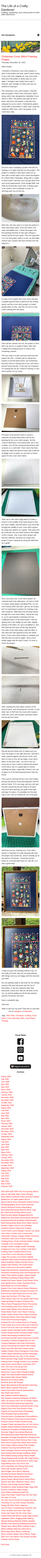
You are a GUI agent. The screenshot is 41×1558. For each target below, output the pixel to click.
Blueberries (5, 1218)
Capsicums (19, 1228)
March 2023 (5, 1184)
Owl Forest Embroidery (10, 1406)
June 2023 (5, 1176)
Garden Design (7, 1333)
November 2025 (7, 1100)
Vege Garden (33, 1516)
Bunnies (4, 1226)
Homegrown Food (26, 1351)
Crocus (28, 1252)
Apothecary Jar (7, 1199)
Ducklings (26, 1283)
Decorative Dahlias (24, 1267)
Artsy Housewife (19, 1202)
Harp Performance (28, 1343)
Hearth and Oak (7, 1348)
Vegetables (5, 1518)
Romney (24, 1440)
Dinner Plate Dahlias (9, 1275)
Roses (29, 1443)
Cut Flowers (21, 1257)
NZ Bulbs (33, 1398)
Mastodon (28, 1011)
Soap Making (6, 1464)
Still (9, 1484)
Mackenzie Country (8, 1372)
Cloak (16, 1241)
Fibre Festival (6, 1299)
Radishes (17, 1427)
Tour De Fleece (7, 1508)
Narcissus (23, 1388)
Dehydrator (33, 1270)
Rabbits (4, 1427)
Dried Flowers (27, 1280)
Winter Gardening (23, 1531)
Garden (4, 1330)
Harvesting (12, 1346)
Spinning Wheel (7, 1477)
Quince (36, 1424)
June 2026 (5, 1082)
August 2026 (6, 1077)
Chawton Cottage (17, 1236)
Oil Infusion (10, 1401)
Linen (25, 1367)
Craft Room (31, 1249)
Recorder (4, 1432)
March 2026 (5, 1090)
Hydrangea (33, 1354)
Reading (23, 1429)
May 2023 (5, 1179)
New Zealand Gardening (10, 1398)
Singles (4, 1461)
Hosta (36, 1351)
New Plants (5, 1393)
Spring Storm (30, 1479)
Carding (28, 1228)
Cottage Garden (7, 1246)
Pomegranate (20, 1416)
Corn (11, 1244)
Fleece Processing (29, 1304)
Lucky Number (21, 1369)
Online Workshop (8, 1403)
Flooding (9, 1307)
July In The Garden (27, 1356)
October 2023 (6, 1165)
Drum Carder (17, 1283)
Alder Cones (21, 1194)
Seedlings (27, 1453)
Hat (18, 1346)
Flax (32, 1301)
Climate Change (26, 1239)
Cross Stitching (13, 1018)
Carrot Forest (6, 1231)
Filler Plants (33, 1299)
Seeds (33, 1453)
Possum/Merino (31, 1416)
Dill (25, 1273)
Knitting (35, 1359)
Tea (27, 1495)
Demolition (5, 1273)
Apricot (27, 1199)
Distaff (33, 1275)
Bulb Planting (6, 1223)
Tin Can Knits (14, 1503)
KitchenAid (28, 1359)
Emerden (23, 1291)
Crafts (10, 1252)
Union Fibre (26, 1513)
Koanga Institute (20, 1362)
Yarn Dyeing (24, 1537)
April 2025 (5, 1118)
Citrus (16, 1239)
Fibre (28, 1296)
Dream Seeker (16, 1280)
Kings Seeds (18, 1359)
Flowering (5, 1317)
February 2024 (6, 1155)
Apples (21, 1199)
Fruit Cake (15, 1328)
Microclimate (6, 1377)
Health (33, 1346)
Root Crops (32, 1440)
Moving (21, 1385)
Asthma (36, 1202)
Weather (31, 1521)
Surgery (25, 1490)
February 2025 (6, 1124)
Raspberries (6, 1429)
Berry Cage (31, 1210)
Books (28, 1218)
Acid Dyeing (27, 1191)
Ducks (33, 1283)
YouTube (33, 1537)
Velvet (12, 1518)
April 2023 (5, 1181)
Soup (31, 1466)
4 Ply (20, 1191)
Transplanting (18, 1508)
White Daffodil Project (26, 1526)
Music (3, 1388)
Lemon (8, 1364)
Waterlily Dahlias (21, 1521)
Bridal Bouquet (31, 1220)
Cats (3, 1233)
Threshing (5, 1503)
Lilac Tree (5, 1367)
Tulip (24, 1511)
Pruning (29, 1422)
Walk (25, 1518)
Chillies (27, 1236)
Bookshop (5, 1220)
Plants (26, 1414)
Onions (35, 1401)
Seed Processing (20, 1450)
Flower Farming (28, 1312)
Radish (10, 1427)
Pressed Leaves (7, 1422)
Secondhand (21, 1448)
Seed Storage (17, 1453)
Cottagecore (6, 1249)
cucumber (28, 1254)
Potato (3, 1419)
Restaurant (32, 1435)
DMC (22, 1018)
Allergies (29, 1194)
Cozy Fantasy (21, 1249)
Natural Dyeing (22, 1390)
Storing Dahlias (24, 1484)
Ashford (29, 1202)
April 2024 (5, 1150)
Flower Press (18, 1314)
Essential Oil (33, 1291)
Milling (24, 1377)
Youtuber (4, 1539)
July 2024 (5, 1142)
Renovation (14, 1435)
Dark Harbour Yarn (15, 1265)
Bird (7, 1212)
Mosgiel (20, 1382)
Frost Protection (31, 1325)
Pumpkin (4, 1424)
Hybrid (9, 1354)
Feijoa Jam (5, 1296)
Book (13, 1218)
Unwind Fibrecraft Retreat (11, 1516)
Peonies (24, 1409)
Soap (35, 1461)
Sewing (14, 1456)
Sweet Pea (24, 1492)
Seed (28, 1448)
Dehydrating (24, 1270)
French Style (6, 1325)
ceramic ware (16, 1233)
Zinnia (10, 1539)
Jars (17, 1356)
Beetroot (23, 1210)
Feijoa (14, 1293)
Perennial (14, 1411)
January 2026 (6, 1095)
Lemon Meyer (16, 1364)
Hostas (4, 1354)
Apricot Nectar (6, 1202)
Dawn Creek (6, 1267)
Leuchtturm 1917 (29, 1364)
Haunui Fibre (25, 1346)
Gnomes (35, 1338)
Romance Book (14, 1440)
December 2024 (7, 1129)
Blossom (29, 1215)
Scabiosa (4, 1448)
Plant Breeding (7, 1414)
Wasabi (4, 1521)
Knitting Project (7, 1362)
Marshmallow (15, 1375)
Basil (12, 1210)
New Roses (15, 1393)
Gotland (14, 1341)
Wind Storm (26, 1529)
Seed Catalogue (7, 1450)
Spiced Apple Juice (8, 1471)
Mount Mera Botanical (9, 1385)
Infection (12, 1356)
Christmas (20, 1016)
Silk (26, 1458)
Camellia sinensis (8, 1228)
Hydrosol (4, 1356)
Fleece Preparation (14, 1304)
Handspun (12, 1343)
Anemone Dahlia (18, 1197)
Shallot (32, 1456)
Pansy (35, 1406)
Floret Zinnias (23, 1309)
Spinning (25, 1471)
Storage (15, 1484)
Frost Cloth (20, 1325)
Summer (4, 1490)
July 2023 (5, 1173)
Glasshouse (27, 1338)
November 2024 (7, 1131)
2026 (16, 1191)
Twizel (12, 1513)
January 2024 (6, 1158)
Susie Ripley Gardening (10, 1492)
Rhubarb (32, 1437)
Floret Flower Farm (25, 1307)
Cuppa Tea (5, 1257)
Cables (10, 1226)
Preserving (18, 1419)
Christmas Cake (7, 1239)
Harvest (4, 1346)
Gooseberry (5, 1341)
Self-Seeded (6, 1456)
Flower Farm (17, 1312)
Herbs (31, 1348)
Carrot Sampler (18, 1231)
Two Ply (19, 1513)
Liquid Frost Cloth (8, 1369)
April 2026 (5, 1087)
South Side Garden (8, 1469)
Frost (14, 1325)
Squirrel (4, 1482)
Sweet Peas (20, 1495)
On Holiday (27, 1401)
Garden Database (27, 1330)
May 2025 (5, 1116)
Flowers (12, 1317)
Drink (36, 1280)
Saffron (14, 1445)
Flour (31, 1309)
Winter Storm (19, 1534)
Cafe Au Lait (18, 1226)
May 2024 (5, 1147)
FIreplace (18, 1301)
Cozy (13, 1249)
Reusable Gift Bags (8, 1437)
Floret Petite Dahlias (9, 1309)
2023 (8, 1016)
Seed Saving (33, 1450)
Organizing (28, 1403)
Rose (3, 1443)
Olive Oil (19, 1401)
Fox (28, 1322)
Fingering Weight (7, 1301)
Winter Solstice (7, 1534)
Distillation (5, 1278)
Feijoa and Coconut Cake (27, 1293)
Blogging (22, 1215)
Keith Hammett (7, 1359)
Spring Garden (6, 1479)
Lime (11, 1367)
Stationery (20, 1482)
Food (3, 1320)
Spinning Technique (8, 1474)
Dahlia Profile (32, 1260)
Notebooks (24, 1398)
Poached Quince (7, 1416)
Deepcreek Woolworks (10, 1270)
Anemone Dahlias (32, 1197)
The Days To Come (8, 1497)
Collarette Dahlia (25, 1241)
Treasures (28, 1508)
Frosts (3, 1328)
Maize (19, 1372)
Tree (34, 1508)
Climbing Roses (7, 1241)
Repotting (23, 1435)
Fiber (24, 1296)
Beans (16, 1210)
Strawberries (6, 1487)
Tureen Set (5, 1513)
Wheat (14, 1526)
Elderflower (5, 1291)
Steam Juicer (30, 1482)
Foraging (22, 1320)
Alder (13, 1194)
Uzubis (24, 1516)
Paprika (4, 1409)
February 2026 (6, 1092)
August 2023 (6, 1171)
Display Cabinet (24, 1275)
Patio (10, 1409)
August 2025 (6, 1108)
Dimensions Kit (33, 1273)
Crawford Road (19, 1252)
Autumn (4, 1207)
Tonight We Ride (7, 1505)
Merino (30, 1375)
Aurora (18, 1205)
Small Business (22, 1461)
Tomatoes (30, 1503)
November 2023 (7, 1163)
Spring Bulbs (24, 1477)
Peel (18, 1409)
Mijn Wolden (16, 1377)
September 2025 (7, 1105)
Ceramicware (27, 1233)
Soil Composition (7, 1466)
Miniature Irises (7, 1380)
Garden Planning (19, 1333)
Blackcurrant (26, 1212)
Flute (18, 1317)
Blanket (15, 1215)
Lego (3, 1364)
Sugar (26, 1487)
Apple (16, 1199)
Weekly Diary (6, 1526)
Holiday (11, 1351)
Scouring (12, 1448)
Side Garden (19, 1458)
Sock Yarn (16, 1464)
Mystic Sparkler (12, 1388)
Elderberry (33, 1288)
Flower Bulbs (6, 1312)
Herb (16, 1348)
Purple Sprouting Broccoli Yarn (20, 1424)
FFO (19, 1296)
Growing (4, 1343)
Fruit (8, 1328)
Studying (20, 1487)
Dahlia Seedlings (7, 1262)
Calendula (28, 1226)
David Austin (28, 1265)
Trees (3, 1511)
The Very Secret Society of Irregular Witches (18, 1500)
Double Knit (5, 1280)
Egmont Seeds (23, 1288)
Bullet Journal (32, 1223)
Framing (5, 1021)
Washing (10, 1521)
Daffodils (4, 1260)
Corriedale (18, 1244)
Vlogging (19, 1518)
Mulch (27, 1385)
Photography (28, 1411)
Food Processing (12, 1320)
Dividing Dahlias (23, 1278)
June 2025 (5, 1113)
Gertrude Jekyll (16, 1338)
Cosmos (25, 1244)
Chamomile (5, 1236)
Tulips (28, 1511)
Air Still (8, 1194)
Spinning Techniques (25, 1474)
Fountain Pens (20, 1322)
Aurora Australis (27, 1205)
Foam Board (30, 1018)
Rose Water (21, 1443)
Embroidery (14, 1291)
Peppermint (5, 1411)
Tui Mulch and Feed (13, 1511)
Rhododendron (22, 1437)
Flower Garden (7, 1314)
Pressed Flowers (29, 1419)
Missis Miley (19, 1380)
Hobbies (4, 1351)
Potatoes (10, 1419)
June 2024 (5, 1144)
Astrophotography (8, 1205)
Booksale (35, 1218)
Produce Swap (20, 1422)
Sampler (31, 1445)
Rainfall (24, 1427)
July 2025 (5, 1110)
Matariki (24, 1375)
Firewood (26, 1301)
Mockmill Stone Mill (8, 1382)
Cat (32, 1231)
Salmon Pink (23, 1445)
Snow (31, 1461)
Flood (3, 1307)
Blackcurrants (6, 1215)
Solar (26, 1466)
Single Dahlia (33, 1458)
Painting (23, 1406)
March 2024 (5, 1152)
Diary (22, 1273)
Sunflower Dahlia (14, 1490)
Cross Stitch (6, 1254)
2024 (7, 1191)
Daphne (4, 1265)
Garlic (28, 1335)
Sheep (3, 1458)
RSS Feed (5, 1545)
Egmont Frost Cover (9, 1288)
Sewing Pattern (23, 1456)
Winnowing (5, 1531)
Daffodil (30, 1257)
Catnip (36, 1231)
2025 (11, 1191)
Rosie (34, 1443)
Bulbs (14, 1223)
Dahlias (18, 1262)
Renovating (5, 1435)
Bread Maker (20, 1220)
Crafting (28, 1016)
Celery (7, 1233)
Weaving (15, 1524)
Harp (18, 1343)
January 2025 (6, 1126)
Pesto (20, 1411)
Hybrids (25, 1354)
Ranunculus (32, 1427)
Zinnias (16, 1539)
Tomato (23, 1503)
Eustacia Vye (6, 1293)
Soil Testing (19, 1466)
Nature (31, 1390)
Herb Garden (23, 1348)
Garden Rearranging (9, 1335)
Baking (28, 1207)
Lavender (34, 1362)
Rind (37, 1437)
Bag (23, 1207)
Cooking (36, 1241)
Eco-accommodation (19, 1286)
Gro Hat (31, 1341)
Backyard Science (15, 1207)
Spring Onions (18, 1479)
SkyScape (11, 1461)
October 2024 (6, 1134)
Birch (3, 1212)
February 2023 (6, 1186)
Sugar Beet (33, 1487)
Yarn (7, 1537)
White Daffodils (7, 1529)
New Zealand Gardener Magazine (14, 1395)
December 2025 (7, 1097)
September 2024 (7, 1137)
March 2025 (5, 1121)
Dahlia (11, 1260)
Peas (14, 1409)
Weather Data (6, 1524)
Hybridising (17, 1354)
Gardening (21, 1335)
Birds (11, 1212)
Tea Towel (33, 1495)
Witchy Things (30, 1534)
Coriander (5, 1244)
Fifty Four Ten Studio (20, 1299)
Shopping (10, 1458)
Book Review (20, 1218)
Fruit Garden (24, 1328)
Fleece (3, 1304)
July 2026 (5, 1079)
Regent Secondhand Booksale (20, 1432)
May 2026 (5, 1084)
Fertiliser (13, 1296)
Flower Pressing (30, 1314)
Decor (13, 1267)
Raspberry (15, 1429)
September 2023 (7, 1168)
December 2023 (7, 1160)
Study (14, 1487)
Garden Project (33, 1333)
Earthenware (6, 1286)
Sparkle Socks (22, 1469)
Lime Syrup (18, 1367)
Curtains (13, 1257)
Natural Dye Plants (8, 1390)
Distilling (13, 1278)
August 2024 (6, 1139)
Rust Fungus (6, 1445)
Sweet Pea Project (8, 1495)
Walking (30, 1518)
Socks (22, 1464)
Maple (32, 1372)
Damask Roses (27, 1262)
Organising (19, 1403)
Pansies (30, 1406)
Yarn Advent (14, 1537)
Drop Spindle (6, 1283)
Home (16, 1351)
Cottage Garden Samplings (24, 1246)
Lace (29, 1362)
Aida (13, 1016)
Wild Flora (18, 1529)
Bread (11, 1220)
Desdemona (14, 1273)
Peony (29, 1409)
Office (3, 1401)
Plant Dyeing (18, 1414)
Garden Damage (13, 1330)
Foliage (33, 1317)
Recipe (29, 1429)
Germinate (5, 1338)
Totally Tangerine (21, 1505)
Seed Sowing (6, 1453)
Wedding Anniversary (28, 1524)
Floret (15, 1307)
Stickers (4, 1484)
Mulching (33, 1385)
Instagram (18, 1011)
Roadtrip (4, 1440)
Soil (27, 1464)
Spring (16, 1477)
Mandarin (25, 1372)
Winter (12, 1531)
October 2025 (6, 1103)
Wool (3, 1537)
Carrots (27, 1231)
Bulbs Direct (21, 1223)
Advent (35, 1191)
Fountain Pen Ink (7, 1322)
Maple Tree (5, 1375)
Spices (19, 1471)
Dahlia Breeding (20, 1260)
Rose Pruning (11, 1443)
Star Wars (12, 1482)
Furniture (33, 1328)
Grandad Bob (22, 1341)
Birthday (17, 1212)
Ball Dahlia (5, 1210)
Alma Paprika (6, 1197)
